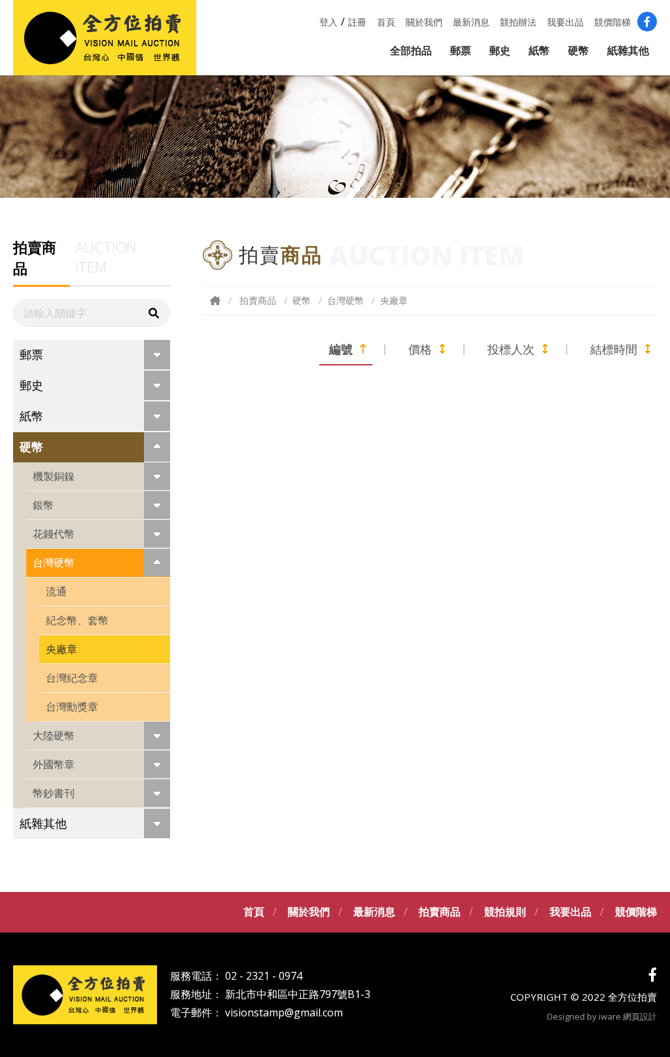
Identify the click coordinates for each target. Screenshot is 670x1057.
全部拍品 (411, 50)
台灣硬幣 (54, 562)
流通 (56, 591)
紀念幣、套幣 (77, 620)
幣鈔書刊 (54, 793)
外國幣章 (54, 764)
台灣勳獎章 (72, 706)
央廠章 (61, 649)
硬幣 (578, 50)
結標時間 (613, 349)
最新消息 (471, 22)
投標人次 (511, 349)
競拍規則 (505, 911)
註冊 (357, 22)
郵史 (499, 50)
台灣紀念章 (72, 678)
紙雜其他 (628, 50)
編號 (341, 349)
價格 (420, 349)
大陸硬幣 (54, 735)
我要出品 (565, 22)
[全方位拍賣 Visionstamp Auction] (104, 37)
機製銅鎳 (54, 476)
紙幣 (539, 50)
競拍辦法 (518, 22)
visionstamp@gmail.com (284, 1012)
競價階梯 (612, 22)
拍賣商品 (257, 300)
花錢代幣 (54, 534)
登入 (328, 22)
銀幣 (43, 505)
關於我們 (424, 22)
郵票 (460, 50)
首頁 (386, 22)
